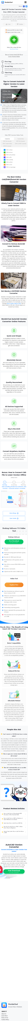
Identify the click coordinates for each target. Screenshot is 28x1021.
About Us (3, 1013)
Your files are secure (14, 49)
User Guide (13, 518)
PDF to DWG (10, 303)
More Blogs (13, 513)
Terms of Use (4, 1017)
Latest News (4, 1015)
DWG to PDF (17, 303)
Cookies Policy (5, 1019)
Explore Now (14, 585)
